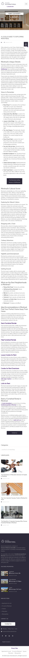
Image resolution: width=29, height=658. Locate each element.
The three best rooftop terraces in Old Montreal (14, 181)
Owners (4, 608)
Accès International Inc (12, 656)
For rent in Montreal (6, 606)
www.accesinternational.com (9, 631)
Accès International (6, 403)
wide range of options (6, 379)
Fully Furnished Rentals (8, 340)
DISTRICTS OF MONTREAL (8, 450)
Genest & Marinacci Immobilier (8, 548)
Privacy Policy (14, 648)
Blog (18, 20)
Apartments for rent (6, 603)
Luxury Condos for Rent (8, 355)
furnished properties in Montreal (8, 405)
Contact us (14, 433)
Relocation (4, 611)
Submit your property (14, 13)
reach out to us (17, 420)
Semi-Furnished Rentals (9, 323)
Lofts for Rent (5, 383)
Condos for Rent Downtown (10, 368)
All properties (5, 614)
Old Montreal (4, 69)
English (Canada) (6, 641)
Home (13, 20)
